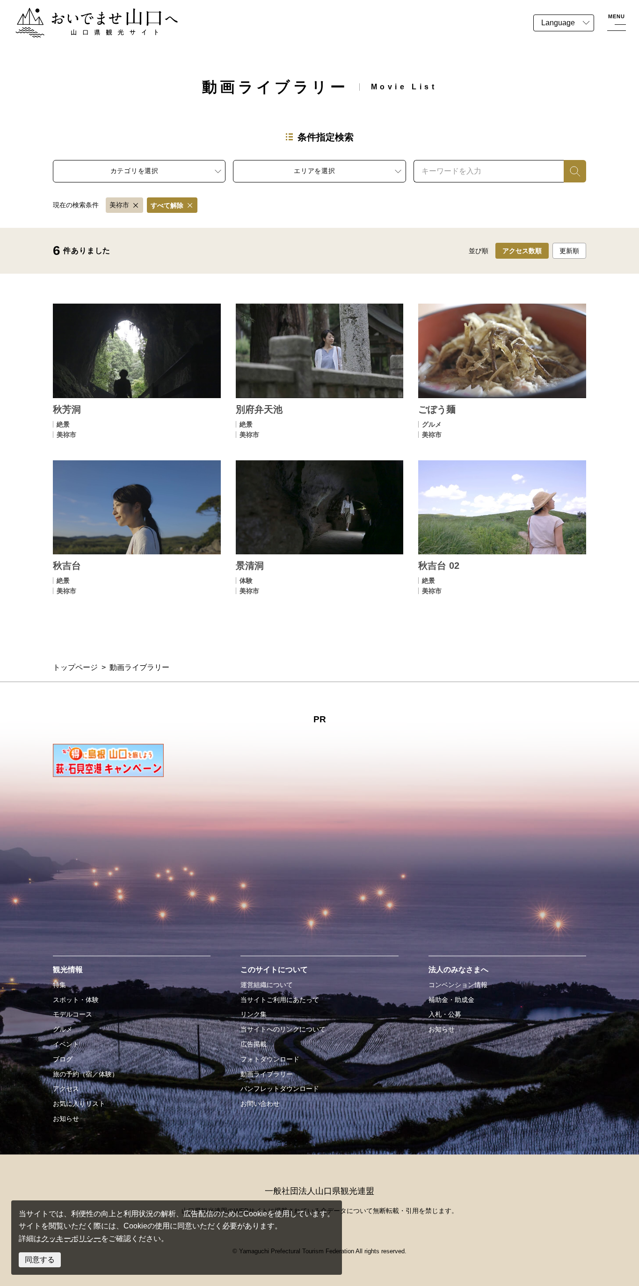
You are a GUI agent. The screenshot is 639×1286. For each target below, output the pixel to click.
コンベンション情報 (457, 984)
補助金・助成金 (451, 999)
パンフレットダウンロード (279, 1088)
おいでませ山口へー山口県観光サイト (78, 13)
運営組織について (266, 984)
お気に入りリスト (79, 1103)
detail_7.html (137, 371)
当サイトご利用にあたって (279, 999)
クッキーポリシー (71, 1238)
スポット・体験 (76, 999)
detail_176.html (502, 527)
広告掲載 (253, 1044)
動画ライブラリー (266, 1074)
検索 (571, 171)
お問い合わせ (260, 1103)
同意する (40, 1260)
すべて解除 (167, 205)
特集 (59, 984)
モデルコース (72, 1014)
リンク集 (253, 1014)
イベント (66, 1044)
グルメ (63, 1029)
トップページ (75, 667)
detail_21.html (502, 371)
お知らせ (66, 1118)
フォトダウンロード (269, 1059)
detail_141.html (137, 527)
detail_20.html (320, 371)
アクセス (66, 1088)
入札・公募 (444, 1014)
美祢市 (119, 205)
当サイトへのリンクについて (283, 1029)
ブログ (63, 1059)
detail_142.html (320, 527)
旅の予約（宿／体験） (85, 1074)
